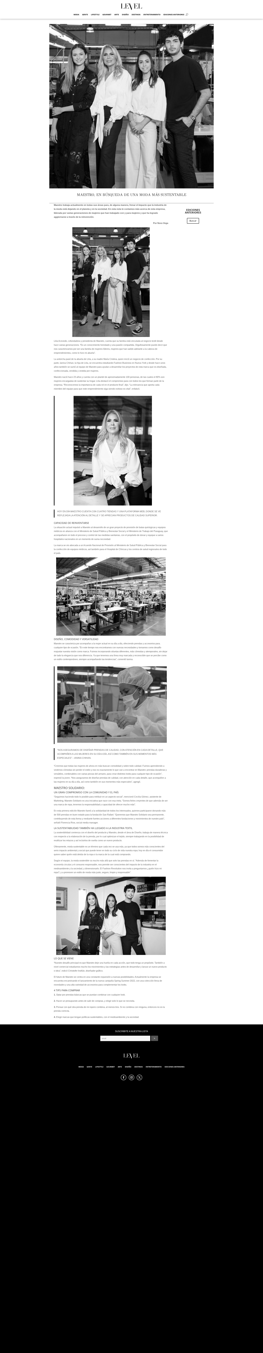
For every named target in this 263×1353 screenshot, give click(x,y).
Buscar (193, 220)
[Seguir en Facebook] (123, 1077)
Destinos (136, 15)
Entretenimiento (151, 15)
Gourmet (106, 15)
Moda (76, 15)
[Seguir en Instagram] (131, 1077)
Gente (85, 15)
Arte (116, 15)
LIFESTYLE (95, 15)
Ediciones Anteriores (173, 15)
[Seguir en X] (139, 1077)
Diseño (125, 15)
